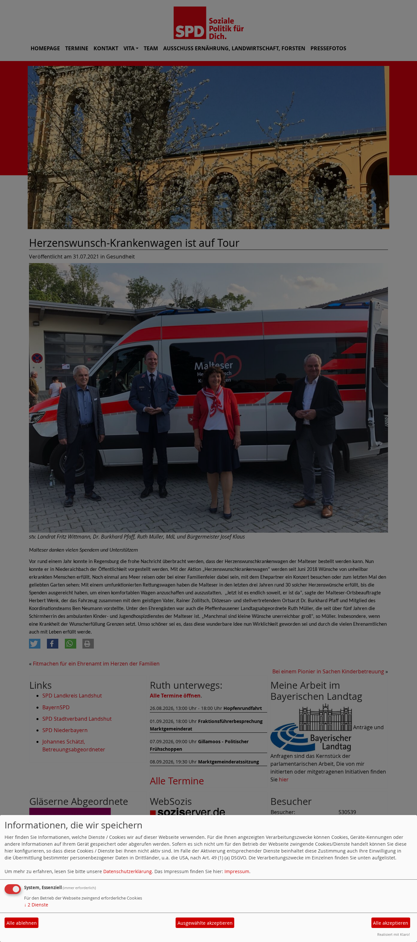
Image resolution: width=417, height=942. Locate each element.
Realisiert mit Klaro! (393, 934)
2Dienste (36, 905)
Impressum (236, 871)
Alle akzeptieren (390, 923)
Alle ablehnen (22, 923)
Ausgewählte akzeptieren (205, 923)
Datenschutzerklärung (127, 871)
